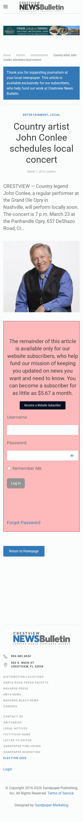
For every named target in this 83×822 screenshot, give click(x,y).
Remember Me (26, 468)
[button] (5, 6)
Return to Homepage (24, 551)
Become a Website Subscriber (42, 405)
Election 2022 (14, 758)
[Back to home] (41, 6)
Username (17, 417)
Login (7, 769)
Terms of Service (61, 793)
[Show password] (72, 455)
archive (51, 171)
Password (16, 442)
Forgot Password (23, 522)
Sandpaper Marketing (51, 805)
